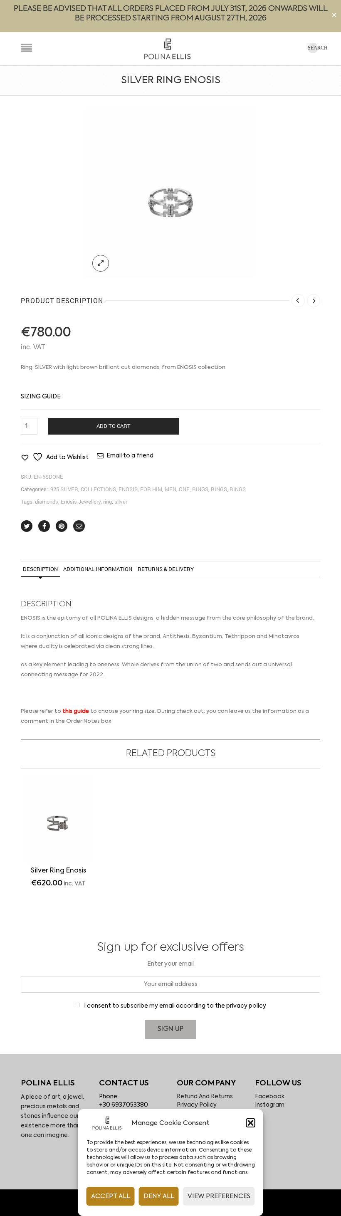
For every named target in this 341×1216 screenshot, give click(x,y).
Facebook (269, 1097)
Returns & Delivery (166, 569)
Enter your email (170, 964)
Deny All (158, 1196)
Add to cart (113, 426)
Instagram (269, 1105)
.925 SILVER (63, 489)
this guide (75, 711)
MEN (170, 489)
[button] (251, 1123)
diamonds (46, 501)
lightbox (100, 263)
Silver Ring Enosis (58, 871)
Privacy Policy (197, 1105)
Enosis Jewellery (81, 501)
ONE (184, 489)
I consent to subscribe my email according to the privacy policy (175, 1006)
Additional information (97, 569)
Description (40, 569)
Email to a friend (129, 456)
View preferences (219, 1196)
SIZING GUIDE (41, 397)
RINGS (200, 489)
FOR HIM (151, 489)
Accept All (110, 1196)
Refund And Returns (205, 1097)
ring (107, 501)
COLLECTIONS (98, 489)
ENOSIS (128, 489)
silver (120, 501)
